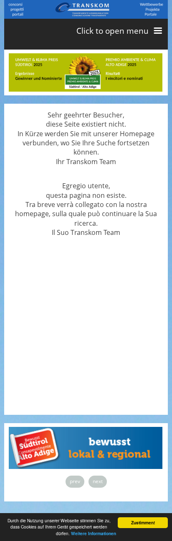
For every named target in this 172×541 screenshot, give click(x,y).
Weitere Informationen (93, 533)
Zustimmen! (143, 523)
